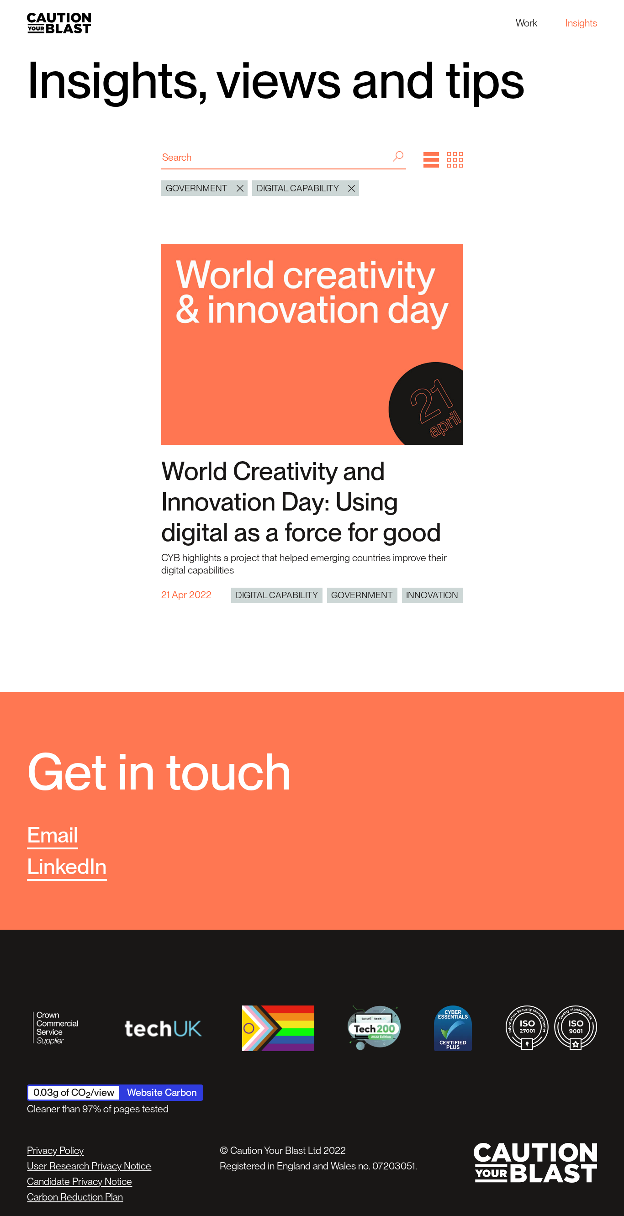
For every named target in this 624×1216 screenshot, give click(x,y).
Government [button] (196, 188)
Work (526, 23)
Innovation (432, 595)
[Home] (59, 23)
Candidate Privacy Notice (79, 1181)
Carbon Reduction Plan (75, 1197)
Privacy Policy (55, 1150)
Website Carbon (162, 1092)
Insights (581, 23)
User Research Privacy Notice (89, 1166)
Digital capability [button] (298, 188)
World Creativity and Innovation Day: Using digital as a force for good (301, 501)
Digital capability (277, 595)
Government (362, 595)
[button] (431, 160)
